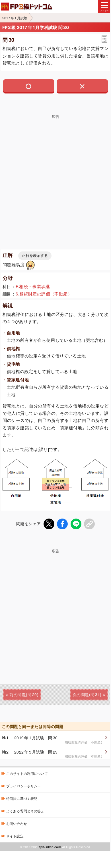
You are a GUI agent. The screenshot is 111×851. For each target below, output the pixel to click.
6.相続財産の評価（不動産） (44, 294)
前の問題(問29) (23, 694)
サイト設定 (15, 835)
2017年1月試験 (14, 17)
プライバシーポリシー (23, 785)
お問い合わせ (16, 823)
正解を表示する (35, 255)
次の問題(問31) (87, 694)
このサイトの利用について (27, 773)
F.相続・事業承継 (33, 286)
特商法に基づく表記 (21, 798)
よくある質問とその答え (25, 810)
